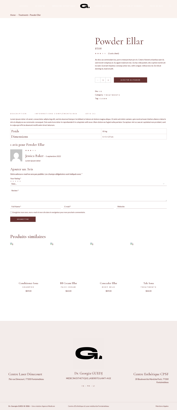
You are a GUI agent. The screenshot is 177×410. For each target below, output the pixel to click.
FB (88, 386)
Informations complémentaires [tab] (56, 113)
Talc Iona (148, 283)
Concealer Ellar (108, 283)
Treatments (112, 95)
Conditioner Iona (28, 283)
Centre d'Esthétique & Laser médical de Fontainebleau (88, 406)
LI (94, 386)
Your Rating (15, 178)
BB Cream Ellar (68, 283)
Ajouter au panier (130, 80)
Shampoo (28, 287)
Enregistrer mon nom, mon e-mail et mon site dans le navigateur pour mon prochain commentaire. (48, 212)
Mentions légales (162, 406)
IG (83, 386)
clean (103, 98)
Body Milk (108, 287)
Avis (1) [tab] (91, 113)
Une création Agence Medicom (43, 406)
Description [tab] (18, 113)
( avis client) (113, 53)
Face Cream (68, 287)
